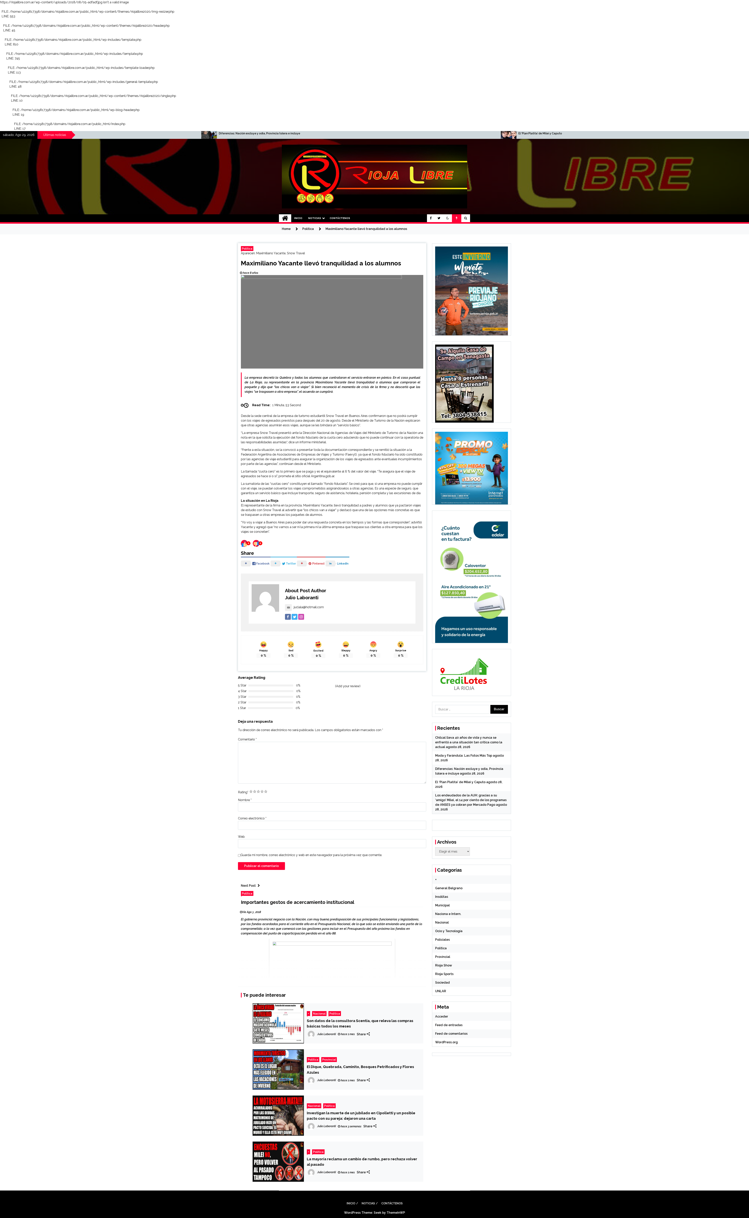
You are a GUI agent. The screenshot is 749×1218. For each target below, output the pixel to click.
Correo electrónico (252, 818)
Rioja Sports (444, 974)
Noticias (314, 218)
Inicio (298, 218)
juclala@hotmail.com (309, 607)
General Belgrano (448, 888)
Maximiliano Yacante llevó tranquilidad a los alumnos (321, 263)
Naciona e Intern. (448, 914)
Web (241, 837)
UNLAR (440, 991)
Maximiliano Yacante (271, 253)
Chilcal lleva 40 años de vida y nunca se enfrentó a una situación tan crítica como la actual (468, 742)
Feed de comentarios (451, 1033)
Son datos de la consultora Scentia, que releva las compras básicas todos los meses (360, 1023)
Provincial (329, 1059)
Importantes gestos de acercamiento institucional (297, 902)
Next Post (248, 885)
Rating (243, 792)
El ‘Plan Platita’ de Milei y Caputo (92, 133)
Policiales (442, 939)
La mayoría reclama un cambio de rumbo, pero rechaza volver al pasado (362, 1162)
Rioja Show (443, 965)
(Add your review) (347, 686)
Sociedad (442, 982)
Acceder (441, 1016)
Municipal (442, 905)
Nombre (245, 800)
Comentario (247, 739)
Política (247, 248)
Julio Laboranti (302, 597)
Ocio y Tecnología (448, 931)
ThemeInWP (396, 1212)
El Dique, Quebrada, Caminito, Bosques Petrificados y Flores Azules (360, 1069)
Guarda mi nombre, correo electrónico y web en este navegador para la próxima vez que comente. (311, 855)
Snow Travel (296, 253)
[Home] (285, 218)
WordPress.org (446, 1042)
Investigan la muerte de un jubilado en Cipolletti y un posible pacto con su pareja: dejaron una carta (361, 1115)
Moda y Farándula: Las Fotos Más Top (463, 755)
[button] (447, 218)
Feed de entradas (448, 1025)
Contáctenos (340, 218)
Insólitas (441, 897)
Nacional (319, 1013)
